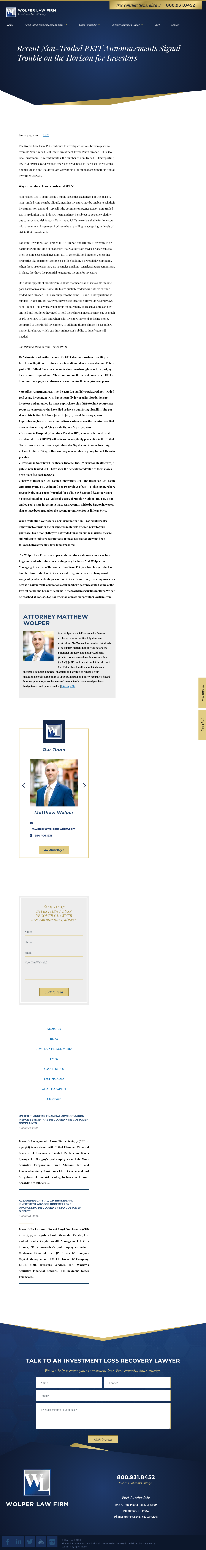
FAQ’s (54, 1058)
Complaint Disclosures (54, 1049)
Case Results (54, 1069)
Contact (175, 24)
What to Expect (54, 1089)
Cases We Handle (88, 24)
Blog (157, 24)
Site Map (120, 1543)
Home (10, 24)
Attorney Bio (68, 686)
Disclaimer (132, 1543)
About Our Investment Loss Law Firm (44, 24)
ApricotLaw (81, 1547)
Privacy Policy (147, 1543)
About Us (54, 1028)
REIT (46, 135)
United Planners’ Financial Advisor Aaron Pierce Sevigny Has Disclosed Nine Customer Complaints (53, 1120)
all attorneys (54, 849)
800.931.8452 (180, 5)
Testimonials (53, 1078)
